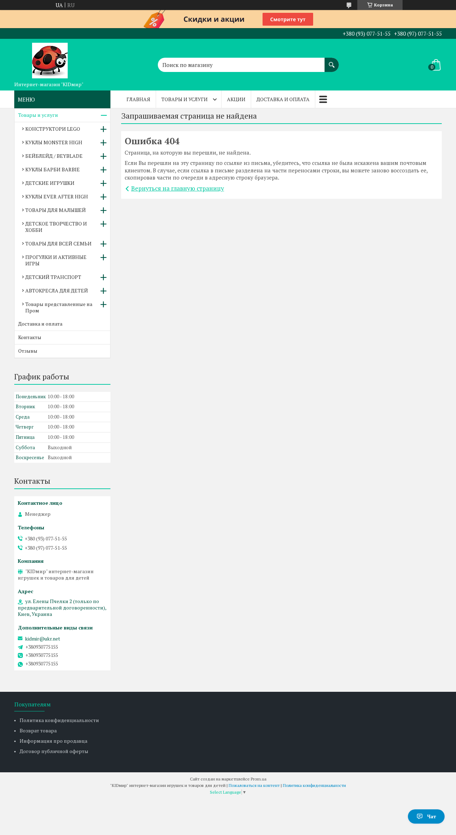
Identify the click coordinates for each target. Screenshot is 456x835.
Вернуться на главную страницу (177, 188)
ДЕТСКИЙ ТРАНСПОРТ (53, 277)
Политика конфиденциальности (59, 720)
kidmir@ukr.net (42, 639)
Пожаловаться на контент (254, 785)
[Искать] (332, 61)
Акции (236, 99)
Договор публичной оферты (54, 751)
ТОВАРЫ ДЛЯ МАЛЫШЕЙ (55, 210)
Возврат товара (38, 730)
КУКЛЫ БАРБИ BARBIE (52, 169)
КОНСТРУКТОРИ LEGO (52, 128)
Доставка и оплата (283, 99)
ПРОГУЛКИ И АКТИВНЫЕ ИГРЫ (56, 260)
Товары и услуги (184, 99)
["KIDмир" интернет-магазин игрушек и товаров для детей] (50, 58)
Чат (431, 816)
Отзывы (27, 350)
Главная (138, 99)
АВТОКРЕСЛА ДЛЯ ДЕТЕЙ (56, 290)
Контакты (29, 337)
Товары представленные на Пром (58, 307)
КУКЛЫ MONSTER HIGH (53, 142)
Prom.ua (258, 779)
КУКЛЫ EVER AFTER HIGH (56, 196)
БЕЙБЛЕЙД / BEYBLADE (54, 155)
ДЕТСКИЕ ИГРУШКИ (49, 183)
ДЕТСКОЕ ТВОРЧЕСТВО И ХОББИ (56, 226)
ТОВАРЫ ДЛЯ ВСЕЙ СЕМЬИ (58, 243)
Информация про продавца (53, 740)
